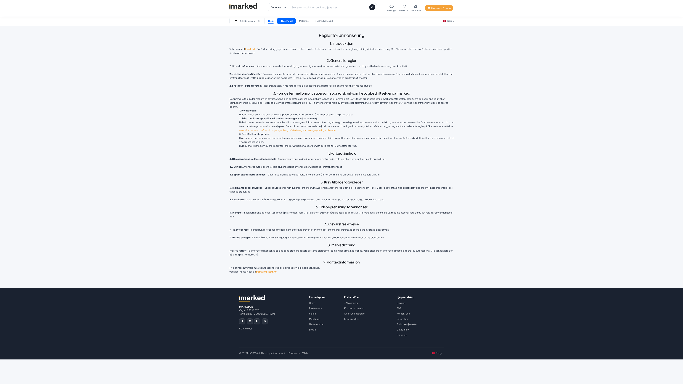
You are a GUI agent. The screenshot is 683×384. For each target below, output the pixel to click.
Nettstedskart (317, 324)
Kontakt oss (245, 328)
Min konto (402, 335)
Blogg (312, 329)
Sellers (312, 313)
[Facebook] (242, 321)
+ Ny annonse (286, 21)
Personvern (294, 353)
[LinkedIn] (257, 321)
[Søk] (372, 7)
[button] (247, 21)
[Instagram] (250, 321)
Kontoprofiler (351, 319)
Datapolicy (403, 329)
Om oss (401, 303)
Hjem (271, 21)
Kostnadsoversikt (324, 21)
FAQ (399, 308)
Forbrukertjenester (407, 324)
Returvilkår (402, 319)
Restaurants (315, 308)
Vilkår (305, 353)
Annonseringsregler (354, 313)
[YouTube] (265, 321)
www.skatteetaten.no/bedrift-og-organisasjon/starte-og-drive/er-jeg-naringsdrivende (287, 130)
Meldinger (304, 21)
